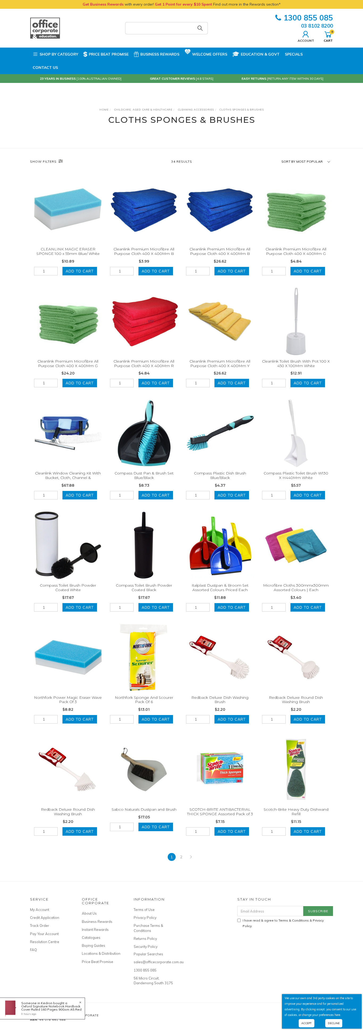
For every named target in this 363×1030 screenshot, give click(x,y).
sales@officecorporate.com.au (154, 962)
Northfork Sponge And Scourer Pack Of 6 (144, 699)
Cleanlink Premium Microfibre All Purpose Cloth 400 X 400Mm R (143, 363)
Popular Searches (148, 954)
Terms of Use (144, 909)
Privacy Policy (145, 917)
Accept (306, 1023)
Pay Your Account (44, 934)
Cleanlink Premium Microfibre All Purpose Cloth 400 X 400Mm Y (219, 363)
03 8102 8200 (317, 26)
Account (306, 40)
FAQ (33, 950)
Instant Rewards (95, 929)
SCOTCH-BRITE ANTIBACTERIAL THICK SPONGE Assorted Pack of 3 (220, 811)
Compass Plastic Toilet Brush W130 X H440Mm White (296, 475)
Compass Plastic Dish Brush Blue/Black (220, 475)
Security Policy (146, 946)
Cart (328, 36)
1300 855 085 (308, 17)
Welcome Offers (209, 54)
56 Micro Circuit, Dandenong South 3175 (153, 980)
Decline (334, 1023)
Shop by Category (59, 54)
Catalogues (91, 937)
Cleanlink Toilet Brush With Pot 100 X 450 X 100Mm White (296, 363)
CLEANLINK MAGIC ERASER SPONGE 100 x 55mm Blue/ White (68, 251)
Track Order (39, 925)
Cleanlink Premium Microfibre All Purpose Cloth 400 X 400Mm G (295, 251)
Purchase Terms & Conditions (148, 927)
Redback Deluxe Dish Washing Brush (219, 699)
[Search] (200, 28)
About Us (89, 913)
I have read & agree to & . (283, 923)
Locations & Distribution (101, 953)
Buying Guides (93, 945)
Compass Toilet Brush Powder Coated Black (144, 587)
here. (338, 1015)
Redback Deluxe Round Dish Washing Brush (296, 699)
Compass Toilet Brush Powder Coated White (68, 587)
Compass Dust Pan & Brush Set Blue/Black (144, 475)
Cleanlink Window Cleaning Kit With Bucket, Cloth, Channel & (68, 475)
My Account (39, 909)
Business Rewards (159, 54)
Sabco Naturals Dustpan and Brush (144, 809)
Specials (294, 54)
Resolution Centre (44, 942)
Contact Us (45, 67)
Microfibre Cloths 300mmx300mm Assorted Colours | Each (296, 587)
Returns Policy (145, 938)
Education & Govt (260, 54)
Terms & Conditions (293, 920)
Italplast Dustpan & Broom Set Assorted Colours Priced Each (220, 587)
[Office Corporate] (45, 28)
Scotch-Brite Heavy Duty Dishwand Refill (296, 811)
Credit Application (44, 917)
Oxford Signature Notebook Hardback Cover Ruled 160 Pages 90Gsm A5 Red (51, 1007)
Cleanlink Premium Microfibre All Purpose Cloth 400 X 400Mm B (143, 251)
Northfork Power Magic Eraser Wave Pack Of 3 (68, 699)
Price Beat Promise (109, 54)
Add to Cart (80, 271)
